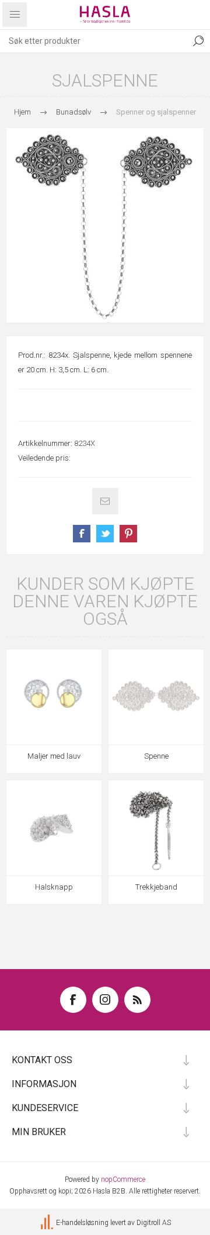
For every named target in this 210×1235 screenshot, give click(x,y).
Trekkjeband (156, 887)
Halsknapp (54, 887)
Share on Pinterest (128, 533)
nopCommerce (123, 1179)
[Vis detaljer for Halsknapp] (54, 828)
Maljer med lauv (53, 756)
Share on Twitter (105, 533)
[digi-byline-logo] (48, 1223)
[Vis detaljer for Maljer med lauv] (54, 697)
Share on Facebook (81, 533)
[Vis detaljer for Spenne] (156, 697)
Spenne (156, 756)
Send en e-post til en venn (105, 501)
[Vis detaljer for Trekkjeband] (156, 828)
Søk (198, 41)
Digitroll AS (153, 1223)
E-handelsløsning (82, 1223)
